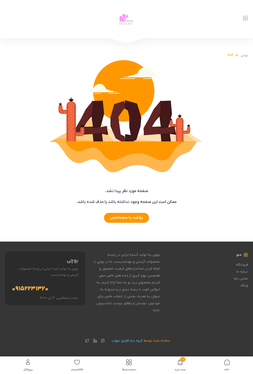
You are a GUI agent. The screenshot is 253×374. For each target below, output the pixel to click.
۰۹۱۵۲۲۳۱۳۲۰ (30, 289)
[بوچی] (126, 19)
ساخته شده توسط (141, 340)
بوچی (244, 55)
